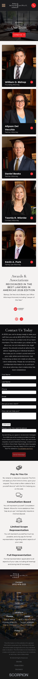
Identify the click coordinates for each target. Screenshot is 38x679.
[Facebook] (17, 634)
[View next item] (21, 319)
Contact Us (19, 607)
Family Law (19, 603)
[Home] (18, 5)
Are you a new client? (10, 404)
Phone (4, 389)
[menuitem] (19, 661)
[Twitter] (21, 634)
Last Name (6, 382)
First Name (6, 374)
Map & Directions (9, 625)
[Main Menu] (3, 5)
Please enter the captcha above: (14, 428)
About (19, 600)
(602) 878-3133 (19, 584)
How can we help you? (10, 411)
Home (19, 597)
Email (4, 396)
